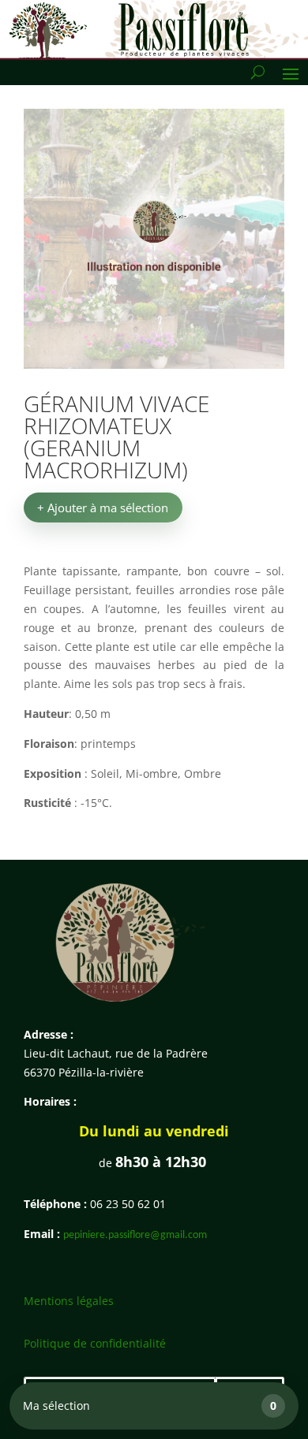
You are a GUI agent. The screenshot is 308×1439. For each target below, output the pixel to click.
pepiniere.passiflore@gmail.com (135, 1235)
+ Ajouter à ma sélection (102, 507)
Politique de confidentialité (95, 1343)
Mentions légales (69, 1300)
